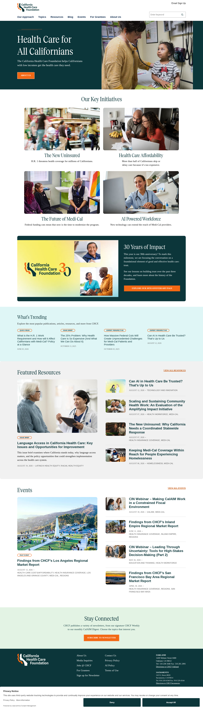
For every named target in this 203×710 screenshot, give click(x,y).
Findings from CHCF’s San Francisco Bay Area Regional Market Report (152, 577)
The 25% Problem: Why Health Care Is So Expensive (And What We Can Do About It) (79, 338)
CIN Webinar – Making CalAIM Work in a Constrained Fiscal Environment (157, 503)
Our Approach (25, 17)
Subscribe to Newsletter (101, 638)
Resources (57, 17)
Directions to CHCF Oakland (167, 667)
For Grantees (98, 17)
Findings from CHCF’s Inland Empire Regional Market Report (153, 524)
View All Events (177, 488)
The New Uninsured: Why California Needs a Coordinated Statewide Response (157, 428)
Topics (42, 17)
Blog (70, 17)
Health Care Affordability (141, 155)
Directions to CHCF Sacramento (168, 683)
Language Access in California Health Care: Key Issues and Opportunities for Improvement (55, 445)
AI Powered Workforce (141, 219)
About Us (115, 17)
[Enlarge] (96, 111)
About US (26, 75)
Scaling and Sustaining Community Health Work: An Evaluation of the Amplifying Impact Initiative (157, 405)
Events (82, 17)
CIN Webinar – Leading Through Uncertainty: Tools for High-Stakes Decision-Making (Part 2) (156, 551)
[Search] (182, 14)
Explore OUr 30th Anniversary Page (152, 288)
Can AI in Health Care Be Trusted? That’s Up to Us (166, 337)
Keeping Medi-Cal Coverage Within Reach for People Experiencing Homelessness (156, 454)
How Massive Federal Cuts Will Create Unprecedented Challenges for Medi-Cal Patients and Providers (123, 340)
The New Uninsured (62, 155)
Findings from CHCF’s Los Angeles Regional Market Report (52, 562)
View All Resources (175, 370)
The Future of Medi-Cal (62, 219)
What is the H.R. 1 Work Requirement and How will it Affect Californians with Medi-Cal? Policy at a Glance (36, 340)
